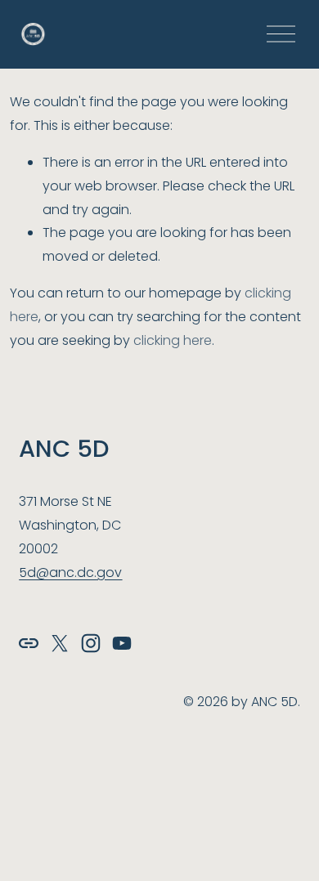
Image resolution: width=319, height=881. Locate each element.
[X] (60, 643)
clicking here (172, 340)
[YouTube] (122, 643)
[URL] (28, 643)
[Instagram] (91, 643)
